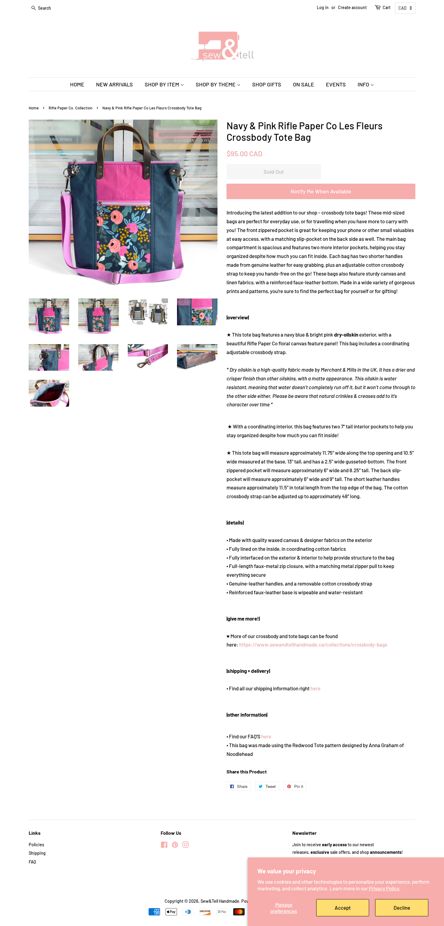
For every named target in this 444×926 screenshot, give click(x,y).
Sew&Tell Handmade (220, 901)
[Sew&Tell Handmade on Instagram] (185, 845)
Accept (343, 908)
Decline (402, 908)
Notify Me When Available (321, 191)
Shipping (37, 853)
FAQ (32, 861)
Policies (36, 844)
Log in (323, 7)
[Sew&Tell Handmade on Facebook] (164, 845)
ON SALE (303, 84)
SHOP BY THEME (216, 84)
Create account (352, 7)
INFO (364, 84)
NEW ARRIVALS (114, 84)
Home (34, 107)
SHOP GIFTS (266, 84)
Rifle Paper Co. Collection (70, 107)
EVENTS (336, 84)
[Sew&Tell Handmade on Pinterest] (175, 845)
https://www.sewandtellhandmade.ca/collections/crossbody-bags (313, 644)
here (315, 688)
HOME (77, 84)
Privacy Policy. (385, 888)
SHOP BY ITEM (162, 84)
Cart (387, 7)
